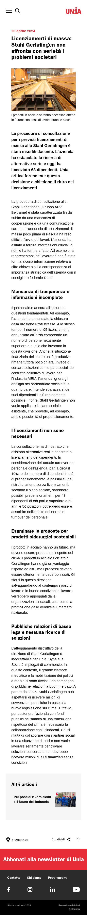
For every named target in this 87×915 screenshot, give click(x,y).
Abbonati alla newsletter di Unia (43, 859)
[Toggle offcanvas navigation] (9, 11)
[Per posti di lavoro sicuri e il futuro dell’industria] (43, 799)
